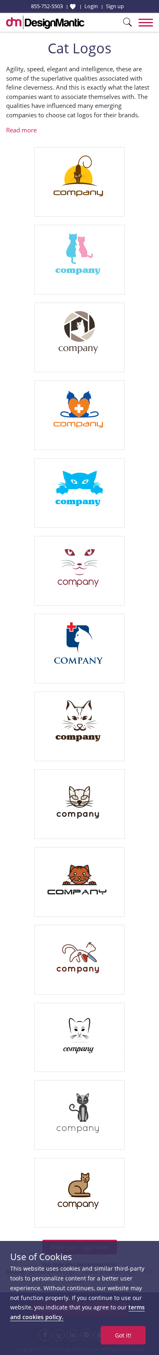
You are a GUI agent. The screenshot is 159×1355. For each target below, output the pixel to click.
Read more (21, 130)
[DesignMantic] (45, 22)
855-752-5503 (47, 6)
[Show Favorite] (72, 6)
